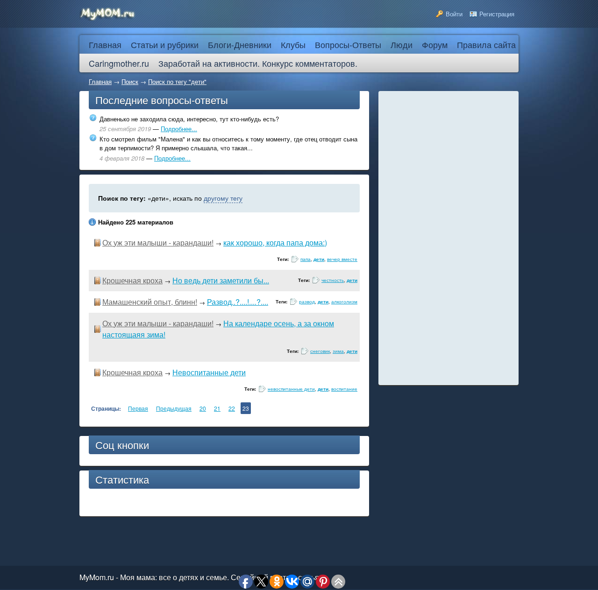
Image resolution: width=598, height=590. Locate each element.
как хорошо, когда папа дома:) (275, 242)
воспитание (344, 389)
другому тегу (223, 198)
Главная (100, 81)
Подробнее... (179, 128)
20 (202, 408)
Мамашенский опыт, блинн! (149, 301)
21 (217, 408)
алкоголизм (344, 301)
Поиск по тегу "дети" (177, 81)
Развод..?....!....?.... (237, 301)
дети (318, 259)
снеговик (320, 351)
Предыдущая (174, 408)
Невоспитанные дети (209, 372)
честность (332, 280)
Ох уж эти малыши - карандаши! (158, 242)
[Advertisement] (448, 238)
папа (305, 259)
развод (307, 301)
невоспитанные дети (291, 389)
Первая (138, 408)
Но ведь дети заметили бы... (220, 280)
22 (231, 408)
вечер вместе (342, 259)
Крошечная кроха (132, 280)
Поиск (129, 81)
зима (338, 351)
